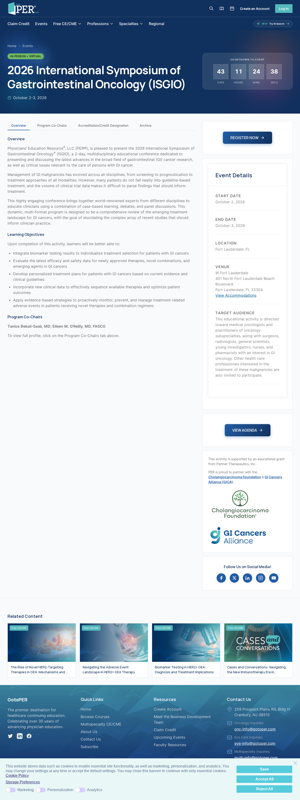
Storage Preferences (23, 782)
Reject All (264, 789)
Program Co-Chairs (52, 125)
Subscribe (89, 746)
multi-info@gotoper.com (256, 757)
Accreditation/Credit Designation (103, 125)
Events (41, 23)
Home (12, 46)
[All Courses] (221, 8)
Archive (145, 125)
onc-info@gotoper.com (255, 729)
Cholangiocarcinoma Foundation (234, 477)
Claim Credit (19, 23)
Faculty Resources (170, 744)
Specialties (129, 23)
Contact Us (91, 739)
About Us (89, 731)
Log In (284, 9)
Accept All (264, 779)
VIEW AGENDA (244, 430)
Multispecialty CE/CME (101, 724)
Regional (156, 23)
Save (264, 769)
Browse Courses (95, 716)
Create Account (168, 709)
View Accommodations (235, 295)
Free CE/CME (65, 23)
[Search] (211, 8)
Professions (98, 23)
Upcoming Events (169, 737)
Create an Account (255, 9)
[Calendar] (232, 8)
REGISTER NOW (244, 137)
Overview (18, 125)
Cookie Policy (17, 776)
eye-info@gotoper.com (254, 743)
